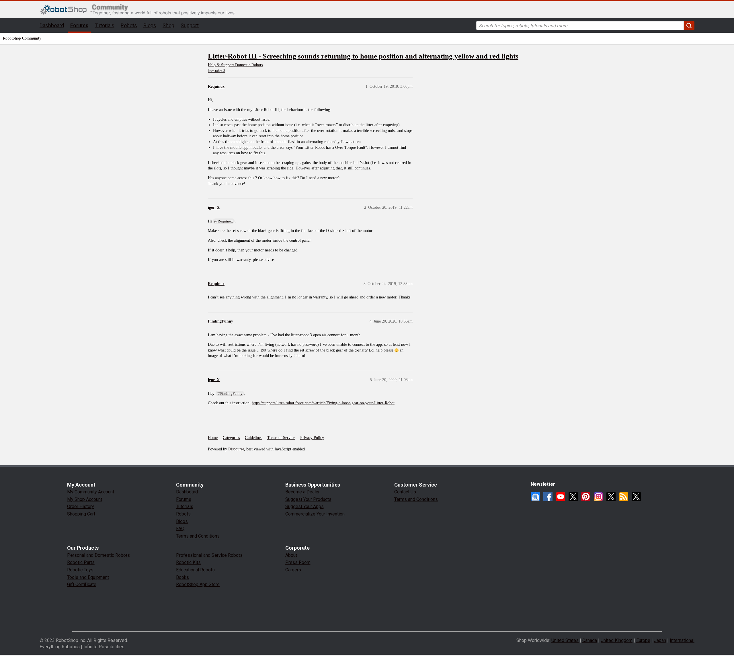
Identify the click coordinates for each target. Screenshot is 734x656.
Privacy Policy (312, 438)
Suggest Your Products (308, 499)
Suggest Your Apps (304, 506)
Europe (643, 640)
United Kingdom (617, 640)
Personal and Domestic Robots (98, 555)
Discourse (236, 449)
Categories (231, 438)
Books (182, 577)
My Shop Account (84, 499)
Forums (79, 25)
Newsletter (535, 496)
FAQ (180, 528)
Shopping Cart (81, 514)
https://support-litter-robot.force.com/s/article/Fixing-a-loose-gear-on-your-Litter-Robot (323, 403)
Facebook (548, 496)
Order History (80, 506)
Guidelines (253, 438)
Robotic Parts (81, 562)
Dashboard (52, 25)
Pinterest (585, 496)
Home (213, 438)
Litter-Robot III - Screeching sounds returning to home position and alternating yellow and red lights (363, 56)
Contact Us (405, 492)
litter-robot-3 (216, 71)
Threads (611, 496)
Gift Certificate (81, 584)
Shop (168, 25)
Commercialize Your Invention (315, 514)
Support (190, 25)
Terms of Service (281, 438)
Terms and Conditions (198, 536)
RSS (623, 496)
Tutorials (104, 25)
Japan (660, 640)
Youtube (560, 496)
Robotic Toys (80, 570)
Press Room (298, 562)
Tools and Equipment (88, 577)
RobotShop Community (22, 38)
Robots (129, 25)
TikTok (636, 496)
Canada (589, 640)
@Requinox (223, 221)
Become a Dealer (302, 492)
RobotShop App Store (198, 584)
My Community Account (90, 492)
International (682, 640)
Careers (293, 570)
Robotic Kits (188, 562)
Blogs (149, 25)
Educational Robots (195, 570)
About (291, 555)
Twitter (573, 496)
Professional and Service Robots (209, 555)
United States (565, 640)
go (689, 25)
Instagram (598, 496)
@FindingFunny (230, 393)
